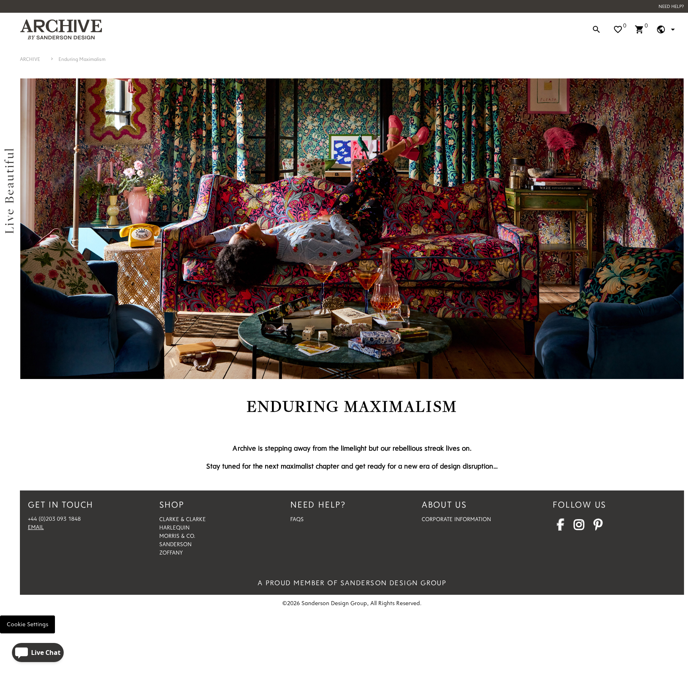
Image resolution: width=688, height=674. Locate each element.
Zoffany (171, 552)
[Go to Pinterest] (598, 527)
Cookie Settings (27, 624)
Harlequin (174, 527)
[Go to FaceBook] (560, 527)
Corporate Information (456, 519)
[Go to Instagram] (579, 527)
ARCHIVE (30, 59)
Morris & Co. (177, 535)
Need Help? (671, 6)
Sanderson (175, 544)
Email (36, 527)
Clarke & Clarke (182, 519)
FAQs (297, 519)
